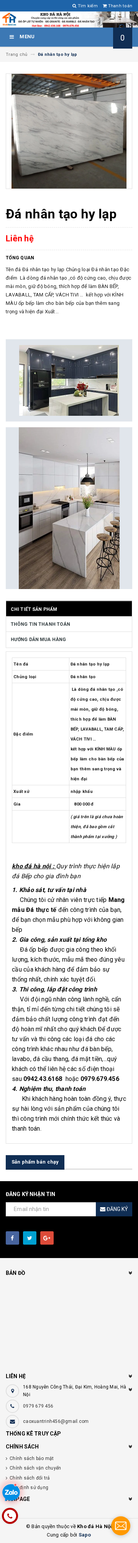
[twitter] (29, 1238)
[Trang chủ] (69, 19)
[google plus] (47, 1238)
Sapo (85, 1535)
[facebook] (12, 1238)
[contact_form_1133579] (120, 1525)
